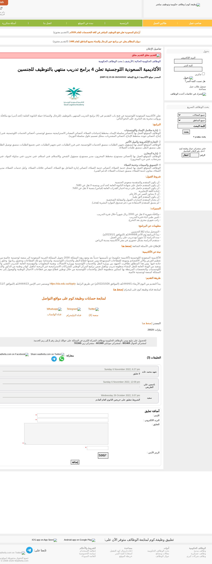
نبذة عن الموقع (85, 23)
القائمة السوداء (89, 556)
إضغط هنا (147, 323)
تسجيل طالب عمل (197, 86)
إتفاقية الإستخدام (88, 551)
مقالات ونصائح (162, 553)
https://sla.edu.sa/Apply (63, 283)
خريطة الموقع (125, 556)
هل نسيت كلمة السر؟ (195, 81)
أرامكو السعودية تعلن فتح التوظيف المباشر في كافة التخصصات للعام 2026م (105, 32)
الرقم (202, 155)
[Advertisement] (74, 8)
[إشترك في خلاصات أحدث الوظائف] (188, 94)
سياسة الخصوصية (87, 553)
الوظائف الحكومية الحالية (148, 61)
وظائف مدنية (200, 551)
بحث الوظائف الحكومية (110, 61)
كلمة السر (188, 65)
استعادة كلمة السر (123, 553)
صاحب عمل (195, 23)
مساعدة (202, 89)
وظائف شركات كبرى (196, 556)
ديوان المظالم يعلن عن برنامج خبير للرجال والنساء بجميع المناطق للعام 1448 (104, 41)
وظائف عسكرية (198, 553)
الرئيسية (124, 23)
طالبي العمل (159, 23)
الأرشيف (128, 61)
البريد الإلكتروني (188, 58)
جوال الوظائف (162, 556)
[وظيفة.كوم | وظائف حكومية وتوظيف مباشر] (178, 4)
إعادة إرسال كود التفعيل (121, 551)
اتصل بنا (47, 23)
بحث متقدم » (199, 136)
